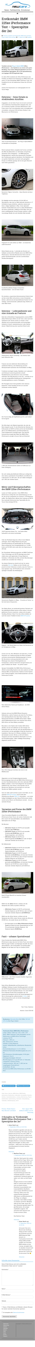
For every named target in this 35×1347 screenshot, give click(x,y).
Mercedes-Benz (14, 1019)
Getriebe (4, 1097)
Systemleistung (12, 1098)
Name (4, 1288)
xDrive (17, 1100)
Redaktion (29, 37)
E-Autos (25, 996)
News (4, 1333)
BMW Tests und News (26, 35)
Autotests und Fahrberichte (14, 35)
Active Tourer (5, 1093)
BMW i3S (16, 796)
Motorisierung (24, 1097)
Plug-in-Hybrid (16, 66)
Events (4, 1334)
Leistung (18, 1097)
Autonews (5, 35)
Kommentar (5, 1269)
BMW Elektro (22, 1093)
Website (4, 1301)
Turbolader (4, 1100)
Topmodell (18, 1098)
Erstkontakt (17, 1095)
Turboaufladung (25, 1098)
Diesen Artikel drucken (23, 1085)
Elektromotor (11, 1095)
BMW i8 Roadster (25, 615)
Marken (5, 1330)
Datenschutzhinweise (18, 1312)
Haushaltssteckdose (11, 1097)
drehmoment (5, 1095)
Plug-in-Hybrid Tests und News (9, 37)
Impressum (5, 1323)
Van (12, 565)
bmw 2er (10, 1093)
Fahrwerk (29, 1095)
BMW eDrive (16, 1093)
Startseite (5, 1328)
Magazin (5, 1336)
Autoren (5, 1326)
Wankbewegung (11, 1100)
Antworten (11, 1151)
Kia (7, 1021)
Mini (9, 565)
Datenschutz (6, 1325)
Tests (4, 1331)
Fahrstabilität (23, 1095)
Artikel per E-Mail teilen (9, 1085)
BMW (22, 66)
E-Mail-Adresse (6, 1295)
